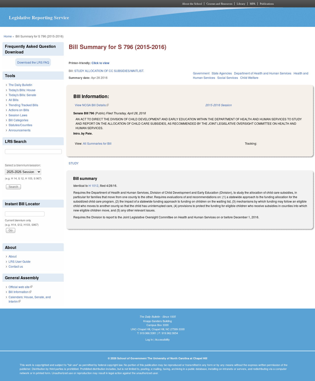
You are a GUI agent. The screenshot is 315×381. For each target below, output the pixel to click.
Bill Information (20, 292)
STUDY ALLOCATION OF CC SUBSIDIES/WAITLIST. (109, 71)
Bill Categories (18, 120)
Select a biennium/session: (23, 165)
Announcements (20, 130)
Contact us (16, 266)
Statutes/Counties (20, 125)
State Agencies (222, 73)
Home (8, 36)
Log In (149, 339)
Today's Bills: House (22, 90)
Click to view (100, 63)
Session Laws (18, 115)
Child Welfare (249, 77)
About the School (192, 3)
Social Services (227, 77)
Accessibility (162, 339)
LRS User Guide (20, 261)
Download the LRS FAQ (33, 62)
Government (201, 73)
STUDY (74, 163)
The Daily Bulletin (20, 85)
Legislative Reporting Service (39, 17)
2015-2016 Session (218, 105)
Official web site (20, 287)
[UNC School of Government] (92, 3)
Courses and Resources (219, 3)
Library (241, 3)
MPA (252, 3)
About (12, 256)
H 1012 (93, 185)
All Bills (13, 100)
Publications (267, 3)
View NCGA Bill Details (92, 105)
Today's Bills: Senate (22, 95)
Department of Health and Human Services (262, 73)
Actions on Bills (19, 110)
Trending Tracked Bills (23, 105)
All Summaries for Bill (97, 143)
